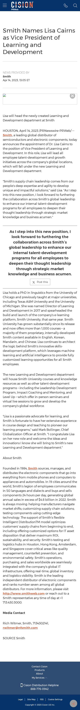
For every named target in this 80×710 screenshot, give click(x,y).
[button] (40, 95)
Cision (45, 705)
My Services (38, 677)
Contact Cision (39, 666)
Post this (42, 282)
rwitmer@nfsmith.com (20, 628)
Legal (20, 699)
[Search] (75, 5)
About (39, 673)
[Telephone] (66, 5)
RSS (42, 699)
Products (40, 670)
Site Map (31, 699)
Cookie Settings (55, 699)
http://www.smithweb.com (24, 593)
